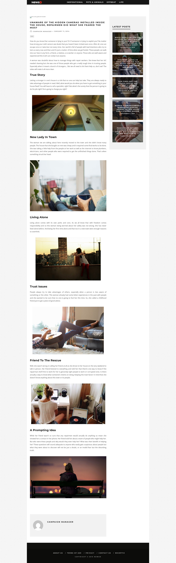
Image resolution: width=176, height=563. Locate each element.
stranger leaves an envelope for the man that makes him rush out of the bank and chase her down (128, 63)
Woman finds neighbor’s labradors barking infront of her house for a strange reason (128, 108)
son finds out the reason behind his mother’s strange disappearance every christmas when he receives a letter (128, 86)
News (32, 36)
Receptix (120, 553)
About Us (58, 553)
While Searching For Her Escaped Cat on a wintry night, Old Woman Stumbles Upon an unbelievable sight (128, 41)
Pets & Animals (94, 2)
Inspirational (75, 2)
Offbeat (111, 2)
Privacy (90, 553)
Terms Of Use (74, 553)
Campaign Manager (42, 31)
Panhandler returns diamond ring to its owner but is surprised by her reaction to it (127, 131)
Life (121, 2)
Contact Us (105, 553)
